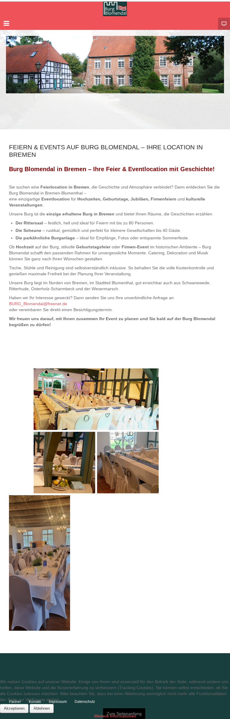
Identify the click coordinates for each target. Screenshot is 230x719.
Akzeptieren (14, 708)
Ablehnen (42, 708)
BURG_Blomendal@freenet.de (38, 303)
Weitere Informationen (115, 716)
